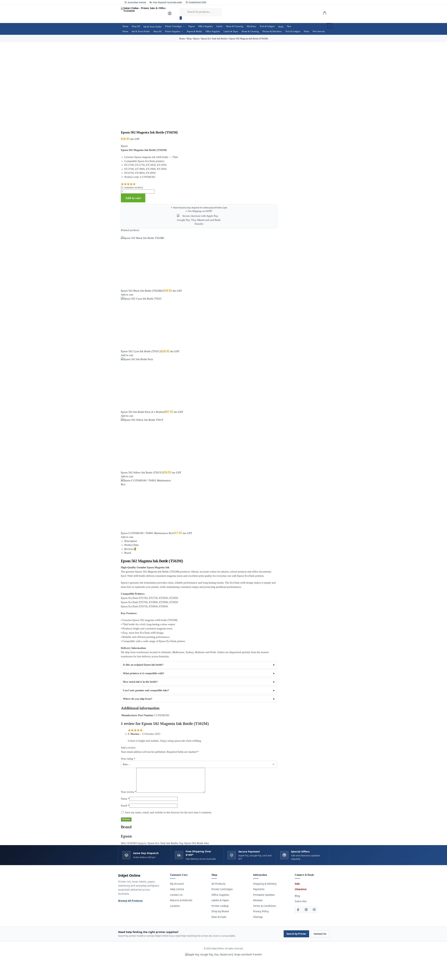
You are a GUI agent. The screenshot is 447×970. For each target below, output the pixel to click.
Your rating (128, 758)
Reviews (258, 900)
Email (125, 805)
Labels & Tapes (220, 900)
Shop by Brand (220, 911)
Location (175, 905)
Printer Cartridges (222, 889)
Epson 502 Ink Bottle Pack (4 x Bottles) (142, 412)
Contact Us (176, 894)
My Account (177, 883)
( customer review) (132, 187)
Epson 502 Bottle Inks (196, 843)
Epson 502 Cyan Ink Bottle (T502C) (141, 351)
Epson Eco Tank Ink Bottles (163, 843)
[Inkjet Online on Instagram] (306, 909)
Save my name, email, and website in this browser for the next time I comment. (168, 812)
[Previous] (122, 234)
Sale (297, 883)
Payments (259, 889)
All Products (218, 883)
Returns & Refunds (181, 900)
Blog (297, 895)
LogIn (324, 13)
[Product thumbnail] (199, 262)
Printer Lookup (220, 905)
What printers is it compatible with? (143, 673)
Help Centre (177, 889)
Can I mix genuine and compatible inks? (146, 690)
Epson (124, 146)
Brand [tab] (127, 552)
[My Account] (170, 14)
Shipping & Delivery (264, 883)
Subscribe (300, 901)
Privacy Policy (261, 911)
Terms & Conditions (264, 905)
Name (125, 798)
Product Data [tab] (131, 544)
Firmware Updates (264, 894)
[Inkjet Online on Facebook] (298, 909)
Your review (128, 791)
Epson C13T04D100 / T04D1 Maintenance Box (147, 533)
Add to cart (133, 198)
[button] (329, 25)
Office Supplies (220, 894)
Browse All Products (130, 900)
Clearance (300, 889)
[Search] (181, 18)
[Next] (124, 234)
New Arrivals (218, 917)
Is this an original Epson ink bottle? (143, 664)
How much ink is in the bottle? (140, 681)
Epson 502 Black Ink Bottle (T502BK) (142, 290)
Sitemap (258, 917)
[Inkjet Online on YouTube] (314, 909)
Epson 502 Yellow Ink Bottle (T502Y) (141, 472)
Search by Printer (296, 933)
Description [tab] (130, 541)
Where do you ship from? (137, 698)
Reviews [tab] (130, 549)
